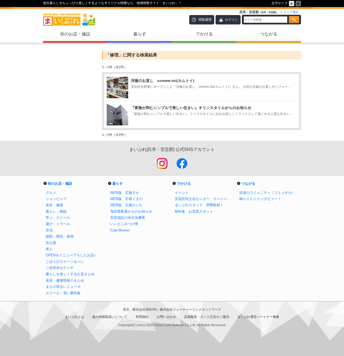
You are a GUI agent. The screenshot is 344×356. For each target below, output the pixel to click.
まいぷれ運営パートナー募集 (258, 317)
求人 (49, 249)
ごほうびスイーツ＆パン (65, 262)
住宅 (49, 230)
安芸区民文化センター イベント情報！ (204, 199)
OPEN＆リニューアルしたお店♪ (71, 255)
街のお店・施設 (75, 34)
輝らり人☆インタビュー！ (260, 199)
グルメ (51, 193)
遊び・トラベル (58, 224)
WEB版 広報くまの (126, 199)
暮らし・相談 (56, 211)
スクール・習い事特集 (63, 293)
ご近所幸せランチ (60, 268)
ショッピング (56, 199)
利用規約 (142, 317)
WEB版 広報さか (124, 193)
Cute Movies (120, 230)
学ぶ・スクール (58, 218)
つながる (268, 34)
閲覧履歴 (205, 19)
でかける (204, 34)
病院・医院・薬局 (60, 236)
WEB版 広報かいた (126, 205)
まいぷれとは (74, 317)
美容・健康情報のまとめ (65, 280)
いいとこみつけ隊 (124, 224)
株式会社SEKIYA (144, 309)
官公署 (51, 243)
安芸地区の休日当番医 (127, 218)
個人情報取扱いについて (110, 317)
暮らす (139, 34)
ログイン (231, 19)
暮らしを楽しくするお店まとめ (70, 274)
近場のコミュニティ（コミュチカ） (267, 193)
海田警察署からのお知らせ (131, 211)
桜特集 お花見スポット (194, 211)
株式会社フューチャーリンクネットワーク (190, 309)
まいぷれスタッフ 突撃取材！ (199, 205)
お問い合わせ (166, 317)
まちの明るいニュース (63, 287)
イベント (182, 193)
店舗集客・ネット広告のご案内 (206, 317)
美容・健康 (54, 205)
